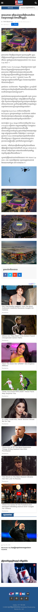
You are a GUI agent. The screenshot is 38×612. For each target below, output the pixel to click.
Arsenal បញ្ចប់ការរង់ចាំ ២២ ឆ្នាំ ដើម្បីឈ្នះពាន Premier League (19, 8)
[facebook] (12, 598)
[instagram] (16, 598)
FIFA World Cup (8, 22)
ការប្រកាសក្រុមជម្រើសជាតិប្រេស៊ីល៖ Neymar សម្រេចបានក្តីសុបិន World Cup (17, 546)
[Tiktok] (26, 598)
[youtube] (21, 598)
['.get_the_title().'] (19, 530)
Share (16, 24)
